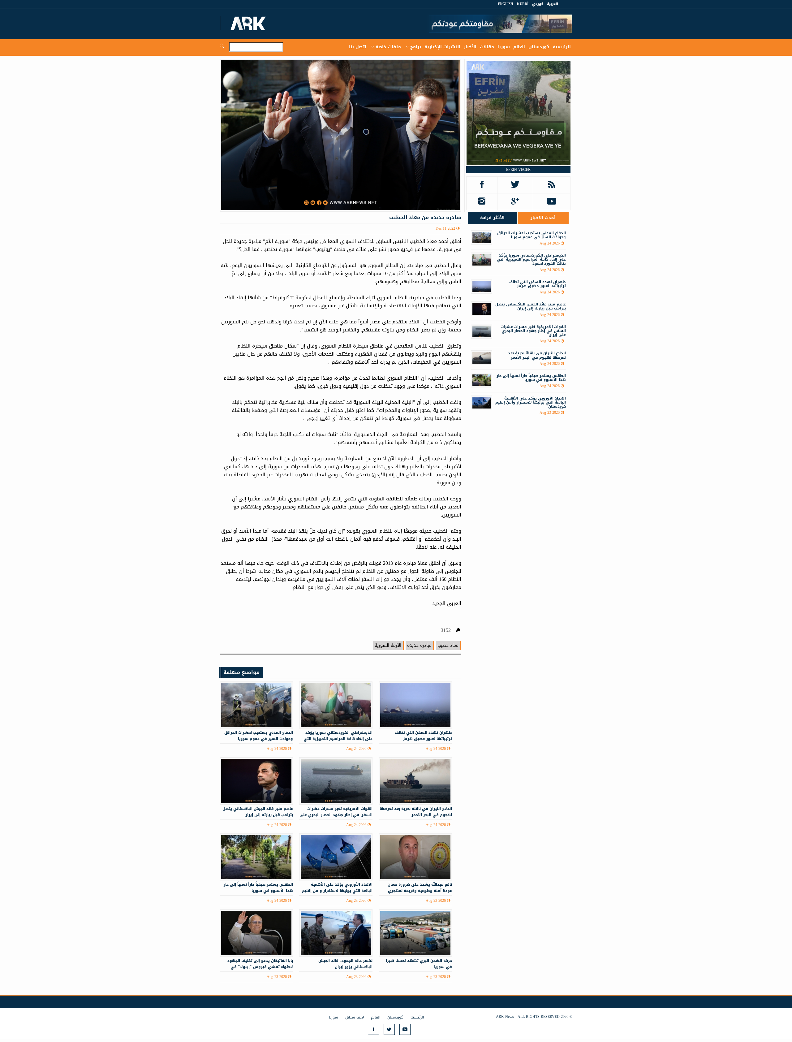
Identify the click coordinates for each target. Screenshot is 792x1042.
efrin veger (518, 169)
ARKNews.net (249, 23)
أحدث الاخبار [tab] (543, 218)
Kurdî (522, 4)
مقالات (487, 47)
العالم (519, 47)
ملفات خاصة (388, 47)
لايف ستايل (354, 1017)
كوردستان (538, 47)
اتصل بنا (357, 47)
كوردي (537, 4)
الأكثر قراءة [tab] (492, 218)
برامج (415, 47)
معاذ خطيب (447, 645)
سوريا (503, 47)
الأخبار (470, 47)
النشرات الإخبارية (442, 47)
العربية (552, 4)
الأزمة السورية (388, 645)
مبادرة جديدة (419, 645)
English (505, 4)
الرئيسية (562, 47)
